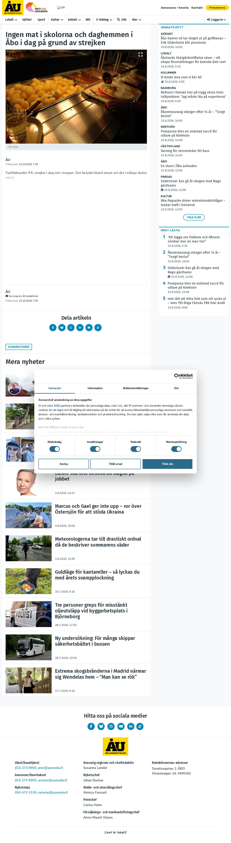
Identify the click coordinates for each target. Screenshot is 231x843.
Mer (134, 19)
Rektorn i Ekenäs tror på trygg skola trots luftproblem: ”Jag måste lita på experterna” (193, 96)
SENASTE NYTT (172, 27)
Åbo (164, 107)
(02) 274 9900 (25, 768)
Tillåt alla (167, 463)
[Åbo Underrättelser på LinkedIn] (130, 726)
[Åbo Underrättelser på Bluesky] (101, 726)
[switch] (95, 449)
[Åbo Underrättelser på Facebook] (91, 726)
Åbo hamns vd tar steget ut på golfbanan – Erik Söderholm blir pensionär (193, 42)
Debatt (72, 19)
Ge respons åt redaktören (23, 296)
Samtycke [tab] (54, 387)
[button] (216, 19)
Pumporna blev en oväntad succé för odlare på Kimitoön (196, 287)
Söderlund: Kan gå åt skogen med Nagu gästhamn (193, 272)
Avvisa (64, 463)
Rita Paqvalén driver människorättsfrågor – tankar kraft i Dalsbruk (193, 205)
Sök (123, 19)
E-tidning (102, 19)
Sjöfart (27, 19)
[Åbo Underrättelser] (115, 746)
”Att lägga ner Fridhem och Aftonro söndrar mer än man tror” (194, 241)
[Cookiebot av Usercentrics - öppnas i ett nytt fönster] (177, 376)
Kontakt (197, 8)
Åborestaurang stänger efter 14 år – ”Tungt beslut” (194, 257)
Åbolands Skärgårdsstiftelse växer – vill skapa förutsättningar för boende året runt (193, 62)
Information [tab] (95, 387)
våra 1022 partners (59, 405)
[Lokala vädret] (59, 7)
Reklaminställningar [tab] (136, 387)
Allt (88, 19)
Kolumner (168, 73)
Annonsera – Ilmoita (175, 8)
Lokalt (9, 19)
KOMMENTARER (18, 347)
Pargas (166, 177)
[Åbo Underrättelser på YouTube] (121, 726)
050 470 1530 (25, 792)
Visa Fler (194, 217)
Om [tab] (176, 387)
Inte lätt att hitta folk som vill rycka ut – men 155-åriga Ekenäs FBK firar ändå (197, 303)
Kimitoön (168, 127)
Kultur (55, 19)
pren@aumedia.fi (50, 768)
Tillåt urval (115, 463)
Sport (41, 19)
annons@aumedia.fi (52, 780)
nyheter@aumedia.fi (53, 792)
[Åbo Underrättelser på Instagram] (111, 726)
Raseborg (168, 88)
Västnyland (170, 146)
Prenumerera (217, 7)
